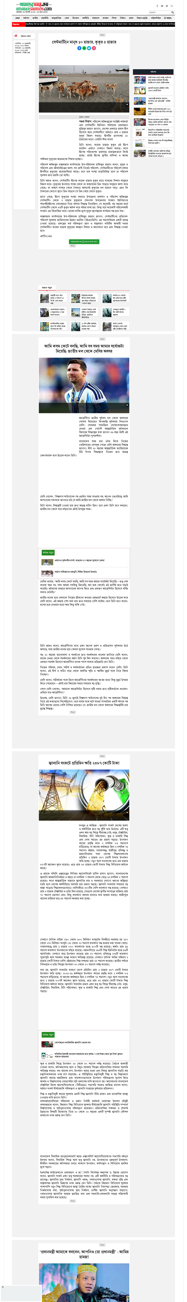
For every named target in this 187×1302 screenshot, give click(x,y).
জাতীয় (35, 18)
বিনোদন (75, 18)
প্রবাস (131, 18)
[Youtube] (162, 7)
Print (102, 35)
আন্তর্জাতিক (56, 18)
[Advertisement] (101, 8)
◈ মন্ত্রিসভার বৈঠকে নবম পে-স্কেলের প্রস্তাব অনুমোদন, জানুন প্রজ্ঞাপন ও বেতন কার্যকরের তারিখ (98, 24)
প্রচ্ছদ (17, 18)
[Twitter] (167, 7)
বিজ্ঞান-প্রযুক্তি (142, 18)
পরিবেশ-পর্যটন (25, 36)
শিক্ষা (114, 18)
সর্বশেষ (26, 18)
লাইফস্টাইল (156, 18)
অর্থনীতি (85, 18)
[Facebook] (157, 7)
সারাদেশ (95, 18)
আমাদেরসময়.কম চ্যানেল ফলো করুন (84, 242)
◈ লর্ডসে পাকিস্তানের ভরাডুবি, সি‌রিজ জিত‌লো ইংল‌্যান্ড (46, 24)
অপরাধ (105, 18)
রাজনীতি (44, 18)
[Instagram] (172, 7)
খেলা (67, 18)
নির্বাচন (123, 18)
